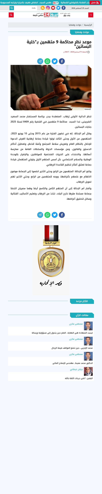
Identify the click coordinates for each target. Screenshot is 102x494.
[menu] (90, 14)
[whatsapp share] (47, 61)
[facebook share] (62, 61)
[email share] (40, 61)
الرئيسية (88, 25)
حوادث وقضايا (75, 25)
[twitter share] (55, 61)
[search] (11, 14)
